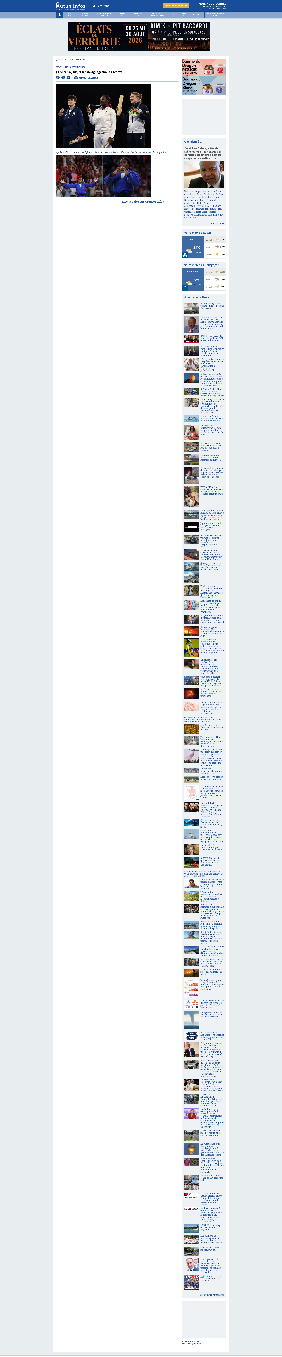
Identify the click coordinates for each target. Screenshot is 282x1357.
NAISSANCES (197, 15)
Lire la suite (217, 224)
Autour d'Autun (85, 14)
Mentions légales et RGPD (192, 1344)
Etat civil (184, 14)
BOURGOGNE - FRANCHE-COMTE (157, 14)
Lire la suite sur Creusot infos (143, 201)
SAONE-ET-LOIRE (138, 14)
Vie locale (69, 14)
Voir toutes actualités (212, 1295)
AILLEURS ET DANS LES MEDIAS (215, 14)
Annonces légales (176, 5)
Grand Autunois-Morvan (104, 14)
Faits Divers (122, 14)
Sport (173, 15)
